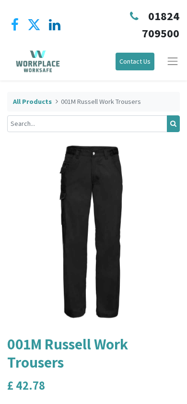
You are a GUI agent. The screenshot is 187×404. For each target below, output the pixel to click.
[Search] (173, 123)
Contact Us (135, 61)
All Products (32, 101)
